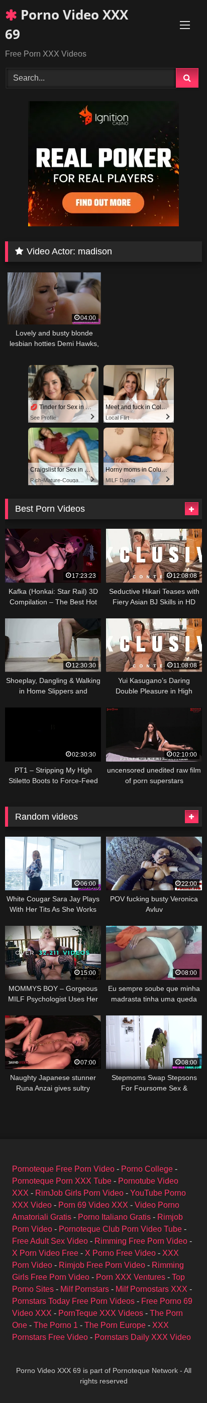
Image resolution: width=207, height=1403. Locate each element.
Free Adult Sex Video (50, 1241)
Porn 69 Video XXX (93, 1205)
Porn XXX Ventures (130, 1277)
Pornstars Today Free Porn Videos (73, 1301)
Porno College (147, 1169)
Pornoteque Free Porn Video (63, 1169)
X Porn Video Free (45, 1253)
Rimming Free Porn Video (140, 1241)
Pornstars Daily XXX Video (142, 1337)
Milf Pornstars (84, 1289)
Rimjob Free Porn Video (102, 1265)
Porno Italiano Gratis (114, 1217)
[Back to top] (176, 1373)
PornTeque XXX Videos (100, 1313)
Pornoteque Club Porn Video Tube (120, 1229)
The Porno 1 (56, 1325)
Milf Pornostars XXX (151, 1289)
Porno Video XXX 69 (66, 24)
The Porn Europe (115, 1325)
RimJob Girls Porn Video (79, 1193)
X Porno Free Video (120, 1253)
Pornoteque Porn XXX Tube (62, 1181)
